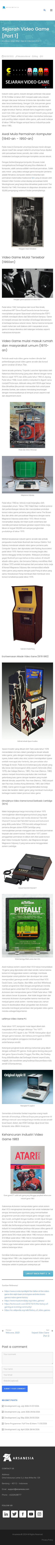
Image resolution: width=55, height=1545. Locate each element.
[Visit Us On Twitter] (14, 1514)
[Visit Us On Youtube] (31, 1514)
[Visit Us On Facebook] (23, 1514)
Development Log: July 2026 (16, 1406)
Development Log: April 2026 (16, 1429)
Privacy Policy (47, 1540)
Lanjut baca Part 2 (36, 1274)
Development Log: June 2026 (17, 1412)
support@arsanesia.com (18, 1489)
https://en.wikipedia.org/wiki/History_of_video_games (27, 1310)
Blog (36, 56)
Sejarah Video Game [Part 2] (40, 1333)
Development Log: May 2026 (16, 1418)
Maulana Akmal (24, 56)
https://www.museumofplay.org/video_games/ (24, 1301)
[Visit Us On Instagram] (39, 1514)
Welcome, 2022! (12, 1331)
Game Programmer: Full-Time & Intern (20, 1423)
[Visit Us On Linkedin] (6, 1514)
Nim (33, 178)
